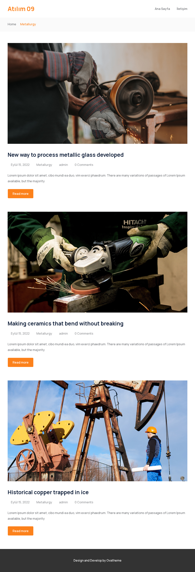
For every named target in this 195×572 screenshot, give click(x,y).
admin (63, 165)
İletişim (182, 9)
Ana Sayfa (162, 9)
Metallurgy (44, 165)
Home (12, 24)
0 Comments (84, 165)
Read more (21, 194)
